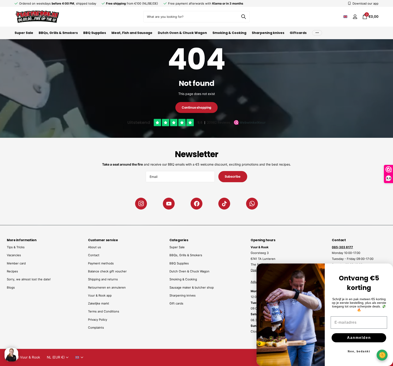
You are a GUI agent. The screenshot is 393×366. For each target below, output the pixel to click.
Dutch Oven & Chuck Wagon (182, 33)
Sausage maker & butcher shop (191, 287)
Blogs (11, 287)
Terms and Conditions (103, 311)
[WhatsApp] (252, 204)
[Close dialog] (387, 270)
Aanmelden (359, 338)
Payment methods (101, 263)
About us (94, 247)
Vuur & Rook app (100, 295)
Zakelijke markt (98, 303)
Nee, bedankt (359, 351)
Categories (178, 240)
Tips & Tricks (16, 247)
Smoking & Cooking (229, 33)
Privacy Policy (97, 319)
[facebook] (196, 204)
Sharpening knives (268, 33)
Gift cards (176, 303)
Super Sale (24, 33)
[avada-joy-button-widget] (382, 355)
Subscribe (233, 176)
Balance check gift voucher (107, 271)
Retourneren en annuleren (107, 287)
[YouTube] (169, 204)
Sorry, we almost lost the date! (29, 279)
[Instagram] (141, 204)
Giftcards (298, 33)
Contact (93, 255)
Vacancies (14, 255)
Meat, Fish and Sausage (131, 33)
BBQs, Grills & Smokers (58, 33)
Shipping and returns (103, 279)
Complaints (96, 327)
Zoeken (243, 16)
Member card (16, 263)
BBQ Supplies (94, 33)
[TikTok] (224, 204)
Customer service (103, 240)
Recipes (12, 271)
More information (21, 240)
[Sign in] (355, 17)
